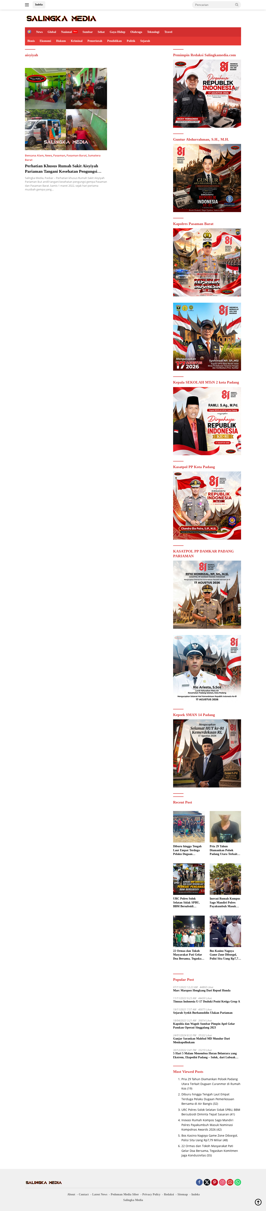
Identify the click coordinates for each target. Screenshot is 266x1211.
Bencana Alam (34, 155)
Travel (168, 32)
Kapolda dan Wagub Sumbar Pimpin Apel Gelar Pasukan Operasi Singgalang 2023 (204, 1025)
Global (52, 32)
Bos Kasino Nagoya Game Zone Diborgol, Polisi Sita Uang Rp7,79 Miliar (225, 955)
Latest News (99, 1194)
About (71, 1194)
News (39, 32)
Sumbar (88, 32)
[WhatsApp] (237, 1182)
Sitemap (182, 1194)
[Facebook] (199, 1182)
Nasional (66, 32)
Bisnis (31, 40)
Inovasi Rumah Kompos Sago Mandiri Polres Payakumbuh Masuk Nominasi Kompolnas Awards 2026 (225, 902)
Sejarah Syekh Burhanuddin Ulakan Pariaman (203, 1012)
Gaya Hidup (117, 32)
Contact (84, 1194)
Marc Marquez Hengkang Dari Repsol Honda (201, 990)
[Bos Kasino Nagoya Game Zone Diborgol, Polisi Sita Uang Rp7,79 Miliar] (225, 931)
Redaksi (169, 1194)
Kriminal (77, 40)
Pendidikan (114, 40)
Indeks (39, 4)
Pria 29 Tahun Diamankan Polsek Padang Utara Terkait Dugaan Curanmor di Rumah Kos (223, 850)
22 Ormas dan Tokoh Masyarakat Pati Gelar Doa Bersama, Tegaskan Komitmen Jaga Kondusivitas (188, 955)
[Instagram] (222, 1182)
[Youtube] (230, 1182)
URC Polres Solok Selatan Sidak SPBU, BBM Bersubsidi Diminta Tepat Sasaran (187, 902)
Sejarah (145, 40)
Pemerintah (94, 40)
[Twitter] (207, 1182)
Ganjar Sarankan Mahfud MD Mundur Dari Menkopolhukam (201, 1040)
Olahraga (136, 32)
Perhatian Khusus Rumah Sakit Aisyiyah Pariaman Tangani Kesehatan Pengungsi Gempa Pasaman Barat (61, 171)
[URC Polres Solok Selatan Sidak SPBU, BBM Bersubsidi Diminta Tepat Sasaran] (188, 879)
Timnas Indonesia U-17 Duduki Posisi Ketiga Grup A (206, 1001)
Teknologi (153, 32)
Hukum (61, 40)
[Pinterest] (214, 1182)
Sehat (101, 32)
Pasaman (59, 155)
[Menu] (28, 4)
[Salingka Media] (61, 18)
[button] (237, 4)
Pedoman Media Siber (125, 1194)
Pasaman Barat (76, 155)
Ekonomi (45, 40)
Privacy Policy (151, 1194)
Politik (131, 40)
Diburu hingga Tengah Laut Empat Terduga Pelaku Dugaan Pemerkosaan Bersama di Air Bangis (187, 850)
